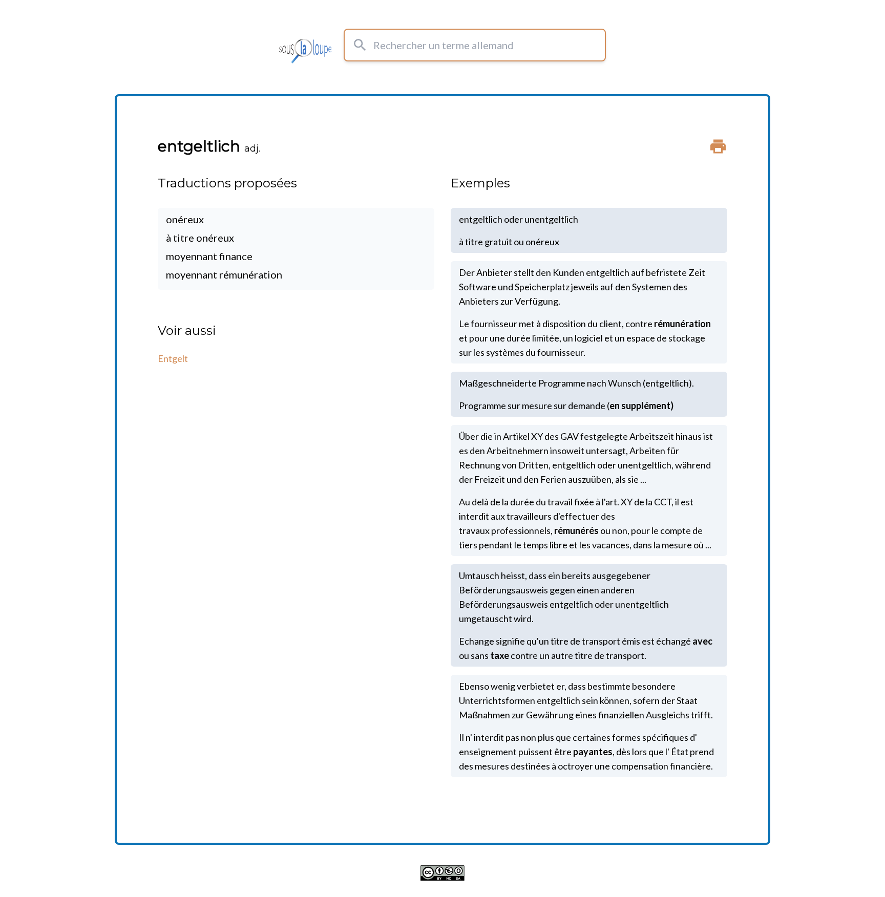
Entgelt (173, 358)
